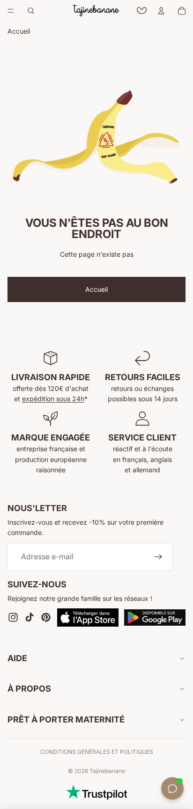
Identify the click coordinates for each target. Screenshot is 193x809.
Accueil (96, 289)
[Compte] (161, 10)
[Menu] (11, 11)
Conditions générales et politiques (96, 751)
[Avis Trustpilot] (96, 792)
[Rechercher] (31, 10)
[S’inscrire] (158, 557)
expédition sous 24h (53, 399)
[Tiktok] (29, 617)
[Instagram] (13, 617)
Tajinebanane (107, 770)
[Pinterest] (46, 617)
